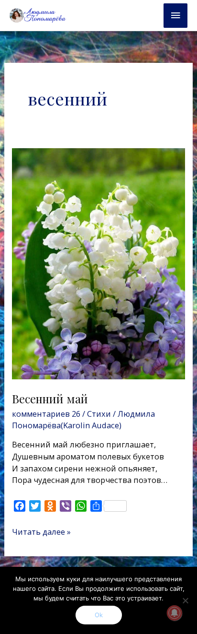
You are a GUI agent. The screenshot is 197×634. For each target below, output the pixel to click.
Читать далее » (41, 531)
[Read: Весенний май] (98, 263)
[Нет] (185, 600)
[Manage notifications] (174, 613)
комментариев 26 (46, 413)
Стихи (99, 413)
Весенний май (50, 398)
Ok (99, 615)
